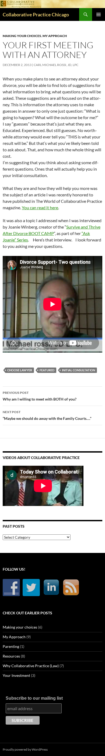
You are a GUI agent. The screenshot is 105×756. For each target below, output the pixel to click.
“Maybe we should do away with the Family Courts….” (47, 415)
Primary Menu (98, 14)
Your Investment (16, 675)
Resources (11, 656)
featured (47, 370)
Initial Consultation (78, 370)
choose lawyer (19, 370)
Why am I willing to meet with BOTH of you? (39, 396)
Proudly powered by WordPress (25, 749)
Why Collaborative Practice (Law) (31, 665)
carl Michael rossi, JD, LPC (56, 65)
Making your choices (22, 36)
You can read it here (40, 207)
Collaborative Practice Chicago (36, 14)
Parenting (11, 646)
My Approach (55, 36)
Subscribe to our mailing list (34, 698)
